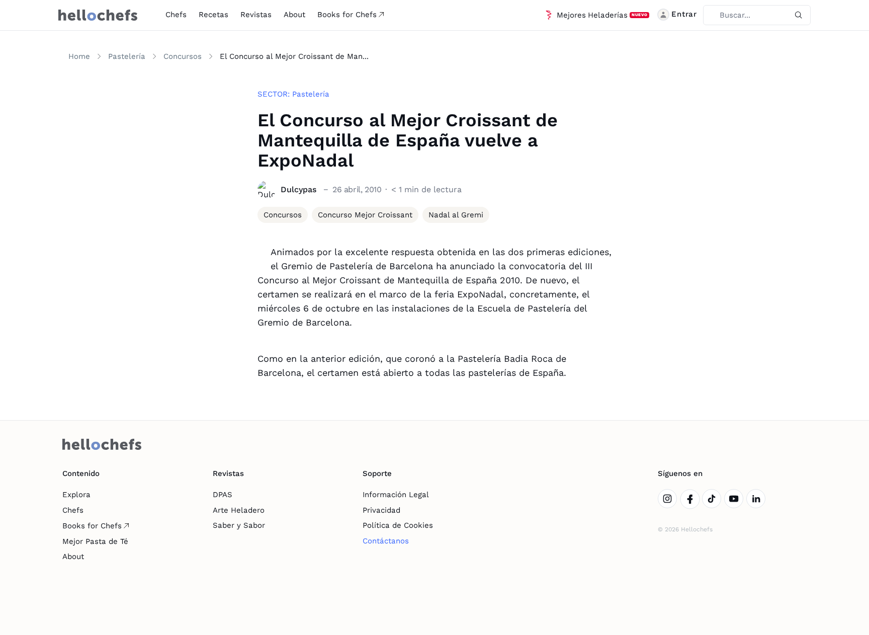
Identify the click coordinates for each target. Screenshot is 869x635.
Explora (76, 494)
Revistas (256, 14)
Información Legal (396, 494)
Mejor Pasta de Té (95, 541)
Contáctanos (386, 540)
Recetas (213, 14)
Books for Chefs (347, 14)
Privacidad (381, 510)
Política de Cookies (398, 525)
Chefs (176, 14)
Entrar (684, 14)
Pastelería (126, 56)
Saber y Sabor (239, 525)
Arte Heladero (239, 510)
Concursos (182, 56)
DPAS (222, 494)
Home (79, 56)
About (294, 14)
